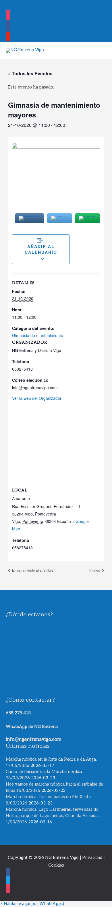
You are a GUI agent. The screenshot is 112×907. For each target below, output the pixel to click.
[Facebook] (8, 26)
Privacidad (92, 857)
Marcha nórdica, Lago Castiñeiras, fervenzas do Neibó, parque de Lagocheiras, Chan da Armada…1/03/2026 (53, 816)
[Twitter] (8, 36)
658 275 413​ (18, 713)
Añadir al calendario (41, 249)
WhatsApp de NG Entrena (32, 726)
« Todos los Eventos (30, 73)
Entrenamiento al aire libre (32, 570)
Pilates (95, 570)
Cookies (56, 865)
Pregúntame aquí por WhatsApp (28, 5)
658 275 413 (59, 5)
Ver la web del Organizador (36, 398)
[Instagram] (8, 15)
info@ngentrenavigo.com (85, 5)
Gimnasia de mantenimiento (37, 335)
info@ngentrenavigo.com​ (33, 739)
